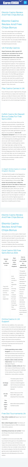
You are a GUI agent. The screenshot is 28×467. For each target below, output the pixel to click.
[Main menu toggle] (25, 2)
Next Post (23, 210)
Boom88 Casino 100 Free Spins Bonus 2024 (14, 204)
